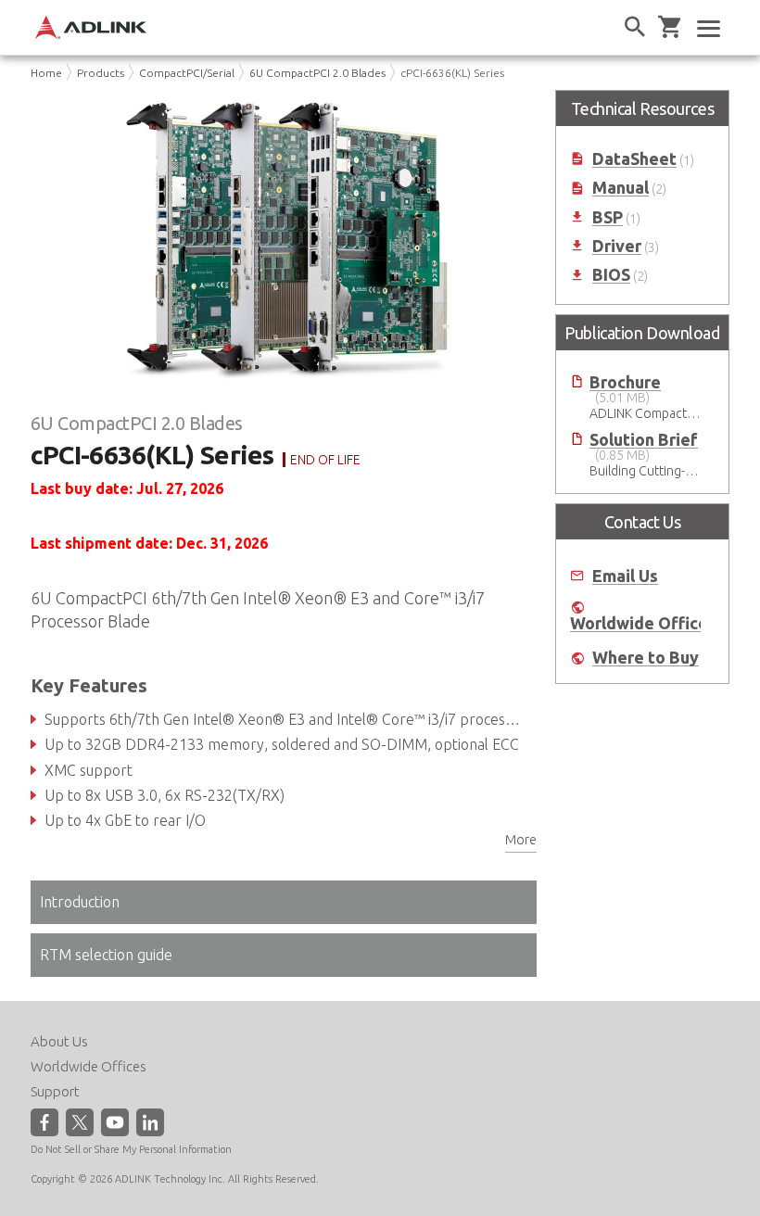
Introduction (80, 901)
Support (55, 1091)
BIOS (611, 275)
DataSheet (634, 159)
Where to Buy (645, 657)
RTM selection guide (106, 954)
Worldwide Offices (643, 623)
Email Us (625, 576)
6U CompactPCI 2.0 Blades (317, 73)
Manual (620, 187)
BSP (607, 217)
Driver (616, 246)
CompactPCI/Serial (186, 73)
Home (46, 73)
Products (100, 73)
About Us (59, 1041)
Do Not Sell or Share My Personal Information (131, 1149)
